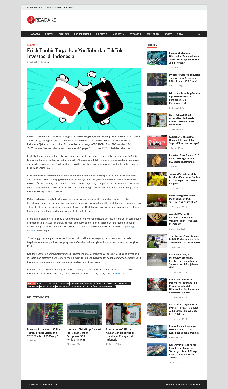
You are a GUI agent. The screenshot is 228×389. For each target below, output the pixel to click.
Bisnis (40, 283)
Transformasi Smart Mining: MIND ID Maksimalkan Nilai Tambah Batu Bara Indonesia (184, 239)
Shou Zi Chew (77, 287)
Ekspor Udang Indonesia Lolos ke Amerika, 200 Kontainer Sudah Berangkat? (185, 329)
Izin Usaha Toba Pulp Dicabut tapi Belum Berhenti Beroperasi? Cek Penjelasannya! (84, 334)
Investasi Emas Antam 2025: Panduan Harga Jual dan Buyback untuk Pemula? (184, 158)
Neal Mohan (62, 287)
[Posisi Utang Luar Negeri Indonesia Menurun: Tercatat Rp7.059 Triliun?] (157, 195)
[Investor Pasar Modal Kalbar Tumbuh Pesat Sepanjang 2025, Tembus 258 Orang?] (45, 315)
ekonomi (64, 283)
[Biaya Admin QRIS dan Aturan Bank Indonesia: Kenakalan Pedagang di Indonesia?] (123, 315)
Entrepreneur (82, 34)
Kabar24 (35, 34)
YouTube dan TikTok (104, 287)
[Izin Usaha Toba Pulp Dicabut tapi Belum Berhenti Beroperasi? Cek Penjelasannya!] (84, 315)
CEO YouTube (51, 283)
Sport (168, 34)
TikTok (89, 287)
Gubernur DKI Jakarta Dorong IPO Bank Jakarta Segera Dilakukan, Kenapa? (184, 140)
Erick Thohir (76, 283)
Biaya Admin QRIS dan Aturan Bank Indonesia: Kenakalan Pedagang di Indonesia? (120, 334)
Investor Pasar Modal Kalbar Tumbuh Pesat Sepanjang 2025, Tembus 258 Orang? (44, 333)
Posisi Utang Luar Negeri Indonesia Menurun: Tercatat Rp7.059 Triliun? (183, 198)
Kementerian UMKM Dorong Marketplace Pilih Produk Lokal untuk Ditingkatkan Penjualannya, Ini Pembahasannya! (184, 286)
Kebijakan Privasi (54, 7)
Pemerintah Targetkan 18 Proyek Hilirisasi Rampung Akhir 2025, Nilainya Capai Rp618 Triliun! (183, 309)
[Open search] (199, 34)
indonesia (90, 283)
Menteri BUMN (47, 287)
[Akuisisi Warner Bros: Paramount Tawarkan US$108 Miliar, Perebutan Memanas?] (157, 214)
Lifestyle (101, 34)
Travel (49, 34)
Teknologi (153, 34)
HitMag (196, 384)
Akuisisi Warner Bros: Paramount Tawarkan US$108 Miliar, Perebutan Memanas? (183, 219)
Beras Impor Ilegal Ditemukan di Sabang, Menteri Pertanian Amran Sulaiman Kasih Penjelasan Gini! (183, 261)
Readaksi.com (51, 384)
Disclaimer (68, 7)
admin (46, 62)
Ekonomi (63, 34)
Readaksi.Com (116, 273)
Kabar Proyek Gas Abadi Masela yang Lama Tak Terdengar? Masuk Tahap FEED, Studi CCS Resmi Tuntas (183, 351)
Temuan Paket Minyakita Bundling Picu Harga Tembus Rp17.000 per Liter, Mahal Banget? (184, 178)
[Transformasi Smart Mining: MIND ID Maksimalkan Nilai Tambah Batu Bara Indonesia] (157, 236)
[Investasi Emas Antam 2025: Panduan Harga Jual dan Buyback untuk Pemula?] (157, 155)
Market (117, 34)
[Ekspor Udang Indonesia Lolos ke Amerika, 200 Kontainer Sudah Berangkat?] (157, 326)
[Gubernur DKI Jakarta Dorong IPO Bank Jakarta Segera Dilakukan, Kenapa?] (157, 137)
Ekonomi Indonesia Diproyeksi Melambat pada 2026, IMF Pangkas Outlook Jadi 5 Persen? (184, 57)
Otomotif (135, 34)
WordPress (183, 384)
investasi (102, 283)
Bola (180, 34)
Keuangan (33, 287)
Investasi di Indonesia (119, 283)
